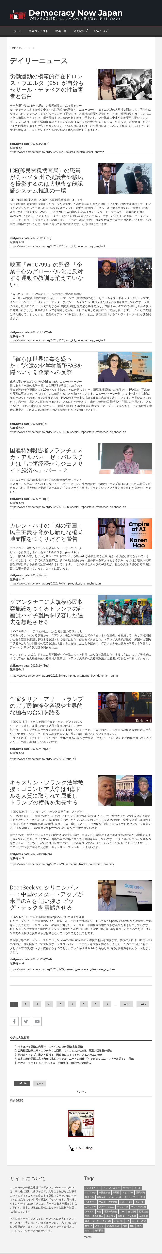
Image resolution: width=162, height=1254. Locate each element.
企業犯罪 (143, 1216)
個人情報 (132, 1211)
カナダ (135, 1221)
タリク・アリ (131, 1197)
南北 (125, 1226)
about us (97, 31)
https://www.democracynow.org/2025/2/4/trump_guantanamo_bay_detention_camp (64, 675)
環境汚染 (89, 1197)
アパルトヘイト (92, 1188)
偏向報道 (110, 1216)
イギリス (139, 1202)
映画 (87, 1221)
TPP (122, 1211)
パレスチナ (90, 1192)
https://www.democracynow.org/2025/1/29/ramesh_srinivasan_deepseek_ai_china (62, 969)
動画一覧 (60, 31)
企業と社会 (97, 1216)
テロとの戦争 (113, 1226)
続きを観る (17, 1100)
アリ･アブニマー (111, 1188)
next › (126, 1004)
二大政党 (131, 1216)
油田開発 (140, 1192)
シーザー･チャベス (101, 1221)
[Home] (18, 14)
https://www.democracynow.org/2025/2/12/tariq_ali (43, 759)
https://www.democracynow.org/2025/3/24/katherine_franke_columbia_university (62, 864)
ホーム (17, 31)
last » (143, 1004)
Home (13, 48)
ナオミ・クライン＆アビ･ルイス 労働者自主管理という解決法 (54, 1062)
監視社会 (143, 1211)
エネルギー (127, 1192)
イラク (88, 1230)
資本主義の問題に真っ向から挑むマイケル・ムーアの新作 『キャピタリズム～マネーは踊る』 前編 (76, 1058)
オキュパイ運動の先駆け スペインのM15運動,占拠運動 (50, 1046)
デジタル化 (122, 1207)
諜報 (143, 1221)
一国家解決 (104, 1192)
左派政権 (112, 1202)
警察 (87, 1216)
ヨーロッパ (90, 1207)
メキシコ (99, 1226)
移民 (132, 1226)
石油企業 (101, 1197)
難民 (139, 1226)
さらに (80, 1092)
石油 (122, 1202)
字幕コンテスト (38, 31)
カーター (127, 1188)
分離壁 (116, 1192)
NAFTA (88, 1226)
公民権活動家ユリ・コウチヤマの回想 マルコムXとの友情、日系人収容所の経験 (65, 1050)
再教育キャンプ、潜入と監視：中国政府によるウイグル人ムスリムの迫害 (60, 1054)
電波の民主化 (110, 1211)
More (87, 1236)
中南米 (102, 1202)
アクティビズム (106, 1207)
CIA (127, 1221)
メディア (89, 1211)
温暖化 (121, 1216)
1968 (129, 1202)
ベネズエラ (90, 1202)
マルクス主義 (115, 1197)
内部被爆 (99, 1230)
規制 (142, 1197)
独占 (99, 1211)
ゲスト (137, 1188)
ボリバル (118, 1221)
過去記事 (77, 31)
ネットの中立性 (138, 1207)
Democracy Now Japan (76, 13)
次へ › (40, 1083)
